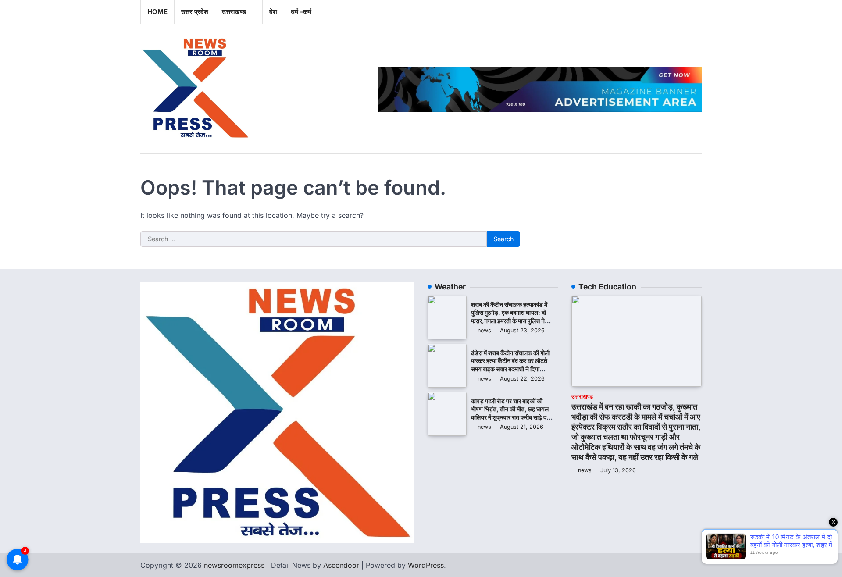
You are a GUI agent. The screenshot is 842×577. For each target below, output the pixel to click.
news (484, 330)
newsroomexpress (234, 565)
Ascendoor (341, 565)
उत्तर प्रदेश (194, 11)
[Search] (695, 11)
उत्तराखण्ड (234, 11)
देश (273, 11)
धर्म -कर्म (301, 11)
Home (157, 11)
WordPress (426, 565)
